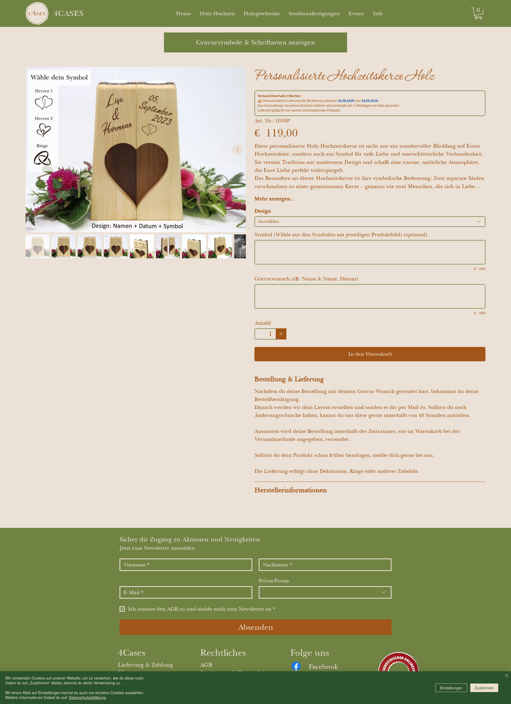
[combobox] (325, 592)
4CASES (68, 13)
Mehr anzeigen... (274, 198)
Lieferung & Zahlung (145, 664)
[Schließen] (507, 676)
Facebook (323, 666)
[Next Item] (237, 149)
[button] (378, 13)
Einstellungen (451, 687)
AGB (206, 664)
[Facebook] (296, 666)
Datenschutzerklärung (87, 697)
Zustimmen (484, 687)
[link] (478, 13)
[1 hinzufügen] (281, 334)
